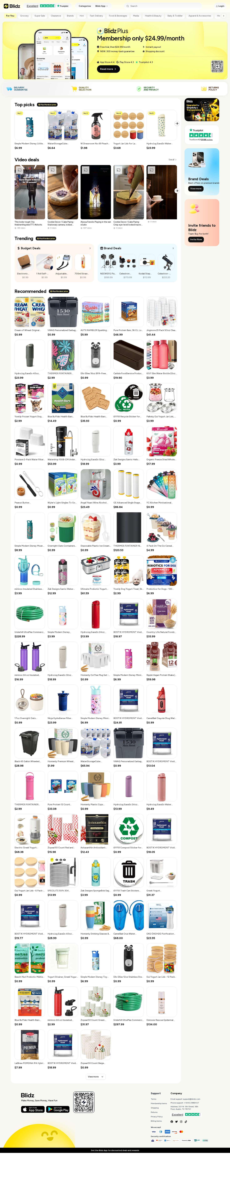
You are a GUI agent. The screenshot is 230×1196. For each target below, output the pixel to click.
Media (136, 15)
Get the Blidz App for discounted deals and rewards (115, 1150)
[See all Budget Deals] (90, 248)
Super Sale (40, 15)
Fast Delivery (96, 15)
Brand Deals (112, 248)
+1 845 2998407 (191, 1103)
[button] (30, 130)
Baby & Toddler (175, 15)
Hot (82, 15)
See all (171, 159)
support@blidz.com (191, 1099)
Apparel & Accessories (200, 15)
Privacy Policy (157, 1117)
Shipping (155, 1108)
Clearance (56, 15)
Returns (154, 1112)
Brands (70, 15)
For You (10, 15)
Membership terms (159, 1103)
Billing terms (156, 1121)
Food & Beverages (118, 15)
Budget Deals (30, 248)
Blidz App (100, 6)
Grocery (24, 15)
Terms (153, 1099)
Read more (106, 68)
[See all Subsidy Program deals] (173, 248)
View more (93, 1076)
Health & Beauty (153, 15)
